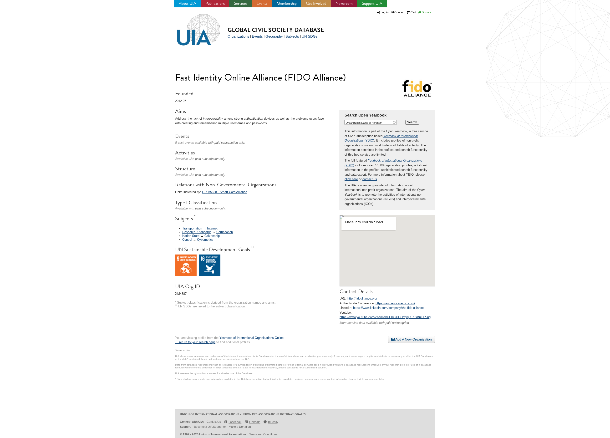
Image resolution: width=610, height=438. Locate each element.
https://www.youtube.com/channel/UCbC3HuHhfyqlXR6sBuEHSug (385, 317)
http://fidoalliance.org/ (362, 298)
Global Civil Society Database (276, 29)
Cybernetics (205, 239)
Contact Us (214, 421)
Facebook (235, 422)
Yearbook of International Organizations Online (251, 338)
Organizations (238, 36)
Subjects (292, 36)
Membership (287, 3)
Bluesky (273, 422)
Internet (212, 228)
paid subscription (397, 323)
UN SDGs (310, 36)
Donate (426, 12)
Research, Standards (196, 232)
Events (262, 3)
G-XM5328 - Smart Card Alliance (224, 192)
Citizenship (212, 236)
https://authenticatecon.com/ (395, 303)
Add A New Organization (413, 339)
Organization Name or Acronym (364, 122)
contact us (369, 179)
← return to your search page (195, 342)
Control (187, 239)
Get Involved (316, 3)
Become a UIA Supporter (210, 426)
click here (351, 179)
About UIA (187, 3)
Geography (274, 36)
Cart (413, 12)
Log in (385, 12)
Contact (399, 12)
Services (240, 3)
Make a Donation (240, 426)
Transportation (192, 228)
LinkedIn (254, 422)
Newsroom (344, 3)
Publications (215, 3)
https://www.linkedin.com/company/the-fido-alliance (388, 308)
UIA (193, 27)
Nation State (190, 236)
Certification (224, 232)
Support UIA (372, 3)
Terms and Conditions (263, 434)
